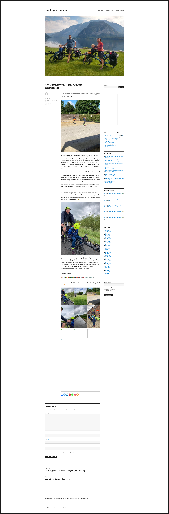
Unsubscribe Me (109, 287)
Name (47, 433)
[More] (77, 395)
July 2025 (107, 233)
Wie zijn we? (100, 10)
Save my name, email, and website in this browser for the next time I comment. (64, 452)
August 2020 (108, 260)
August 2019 (108, 263)
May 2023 (107, 246)
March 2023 (108, 249)
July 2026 (107, 230)
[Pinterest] (70, 395)
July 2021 (107, 258)
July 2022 (107, 253)
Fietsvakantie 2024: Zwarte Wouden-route (114, 170)
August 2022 (108, 252)
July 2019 (107, 264)
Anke (46, 96)
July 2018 (107, 266)
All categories (109, 290)
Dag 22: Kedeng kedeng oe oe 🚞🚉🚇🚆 (114, 135)
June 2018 (107, 267)
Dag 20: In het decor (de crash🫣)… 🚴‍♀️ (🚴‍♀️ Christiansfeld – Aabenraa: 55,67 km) (113, 140)
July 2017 (107, 270)
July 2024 (107, 240)
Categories (107, 292)
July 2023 (107, 244)
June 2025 (107, 234)
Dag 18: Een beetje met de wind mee (113, 146)
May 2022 (107, 255)
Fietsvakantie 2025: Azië (110, 171)
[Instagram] (75, 395)
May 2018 (107, 269)
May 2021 (107, 259)
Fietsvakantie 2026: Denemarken (112, 173)
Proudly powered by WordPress (63, 507)
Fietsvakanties (109, 10)
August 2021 (108, 256)
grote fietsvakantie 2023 (110, 174)
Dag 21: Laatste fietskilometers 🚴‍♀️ (112, 137)
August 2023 (108, 242)
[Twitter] (64, 395)
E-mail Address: (107, 282)
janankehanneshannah (56, 10)
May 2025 (107, 235)
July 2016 (107, 273)
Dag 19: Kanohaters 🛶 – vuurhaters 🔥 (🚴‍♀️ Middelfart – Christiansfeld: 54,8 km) (112, 144)
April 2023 (107, 248)
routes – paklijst (120, 10)
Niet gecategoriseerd (110, 181)
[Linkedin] (67, 395)
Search (105, 85)
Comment (48, 413)
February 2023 (108, 251)
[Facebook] (62, 395)
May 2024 (107, 241)
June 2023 (107, 245)
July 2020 (107, 262)
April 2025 (107, 237)
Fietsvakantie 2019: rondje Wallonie (113, 161)
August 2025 (108, 231)
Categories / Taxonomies (109, 289)
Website (47, 446)
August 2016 (108, 271)
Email (47, 439)
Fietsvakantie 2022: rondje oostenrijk (113, 168)
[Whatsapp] (72, 395)
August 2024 (108, 238)
